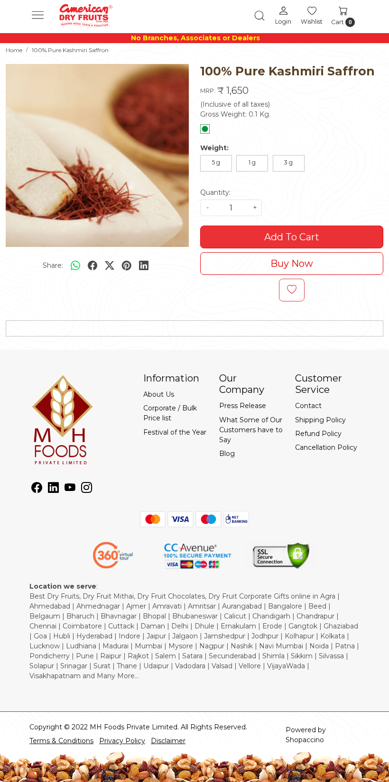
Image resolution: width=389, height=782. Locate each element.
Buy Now (291, 263)
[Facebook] (36, 489)
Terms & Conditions (61, 741)
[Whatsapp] (75, 265)
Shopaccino (305, 740)
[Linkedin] (53, 489)
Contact (308, 405)
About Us (158, 394)
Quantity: (215, 192)
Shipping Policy (320, 420)
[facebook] (92, 265)
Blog (227, 453)
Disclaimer (168, 741)
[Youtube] (70, 489)
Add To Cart (291, 237)
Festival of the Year (174, 432)
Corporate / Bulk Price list (170, 413)
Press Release (242, 405)
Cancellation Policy (326, 447)
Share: (53, 265)
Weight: (214, 148)
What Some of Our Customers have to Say (251, 430)
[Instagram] (86, 489)
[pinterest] (126, 265)
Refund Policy (318, 433)
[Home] (85, 15)
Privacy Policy (122, 741)
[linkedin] (143, 265)
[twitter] (109, 265)
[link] (259, 15)
